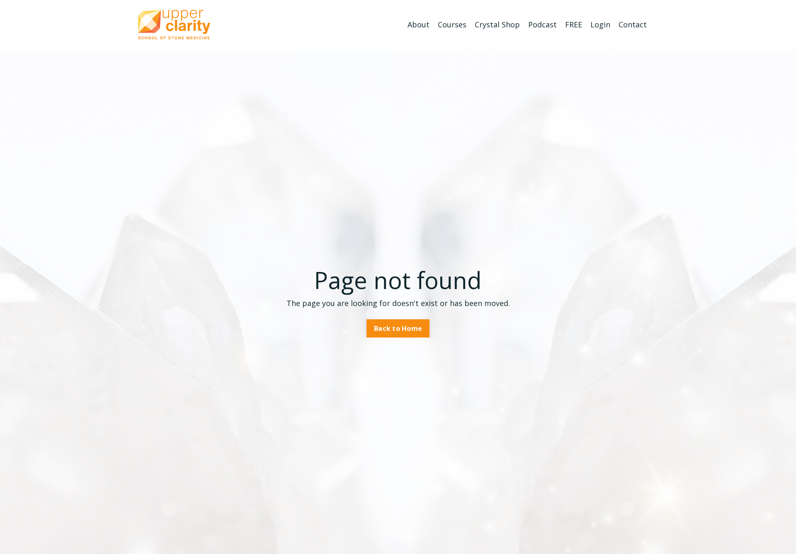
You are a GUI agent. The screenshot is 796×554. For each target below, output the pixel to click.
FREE (573, 24)
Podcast (542, 24)
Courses (452, 24)
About (419, 24)
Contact (633, 24)
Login (600, 24)
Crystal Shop (497, 24)
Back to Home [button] (398, 328)
